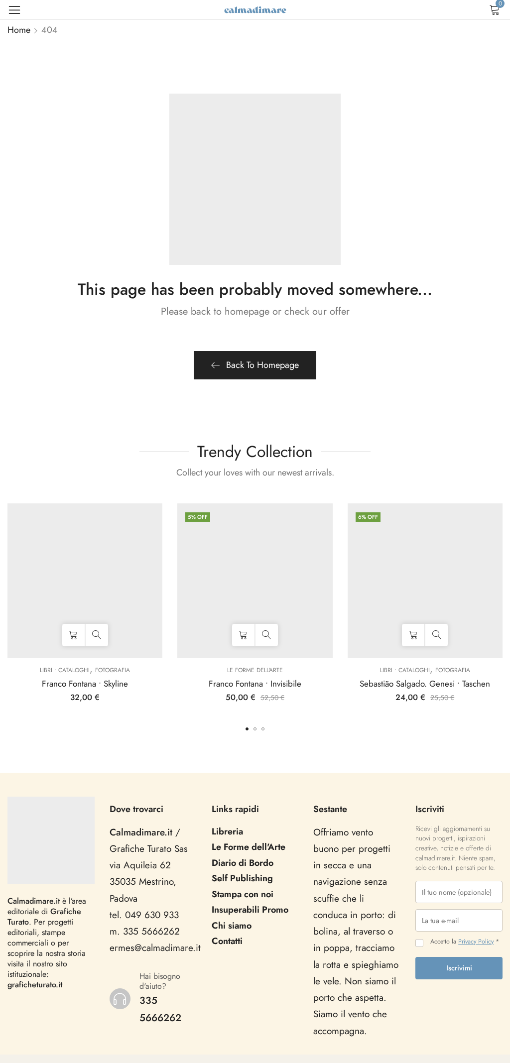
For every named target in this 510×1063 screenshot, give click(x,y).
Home (18, 29)
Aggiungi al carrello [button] (73, 635)
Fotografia (112, 670)
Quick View (97, 635)
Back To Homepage (262, 364)
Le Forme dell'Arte (255, 670)
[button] (247, 728)
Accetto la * (464, 942)
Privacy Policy (476, 941)
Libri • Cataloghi (65, 670)
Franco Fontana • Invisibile (255, 684)
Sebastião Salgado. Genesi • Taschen (425, 684)
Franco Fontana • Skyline (85, 684)
